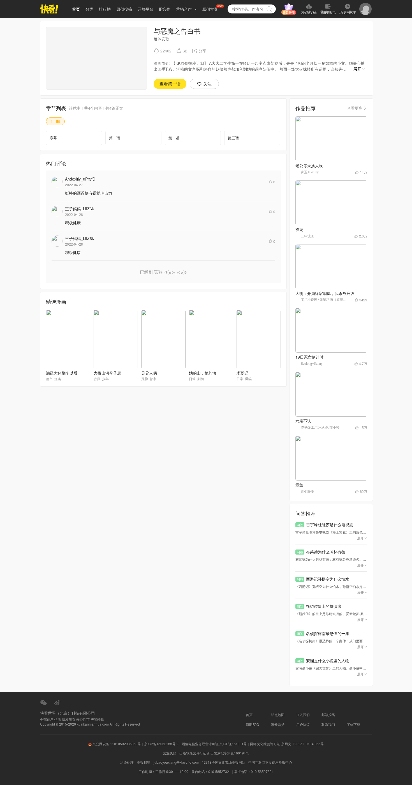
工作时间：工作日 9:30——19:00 (163, 771)
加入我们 (303, 714)
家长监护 (277, 724)
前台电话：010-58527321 (211, 771)
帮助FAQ (252, 724)
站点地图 (277, 714)
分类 (89, 9)
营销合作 (184, 9)
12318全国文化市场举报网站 (223, 762)
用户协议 (303, 724)
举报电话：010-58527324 (254, 771)
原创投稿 (124, 9)
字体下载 (353, 724)
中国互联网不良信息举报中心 (270, 762)
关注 (207, 84)
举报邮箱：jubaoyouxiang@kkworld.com (168, 762)
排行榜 (105, 9)
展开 (357, 68)
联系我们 (328, 724)
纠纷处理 (127, 762)
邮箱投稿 (328, 714)
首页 (76, 9)
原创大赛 (210, 9)
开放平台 (145, 9)
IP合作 (164, 9)
